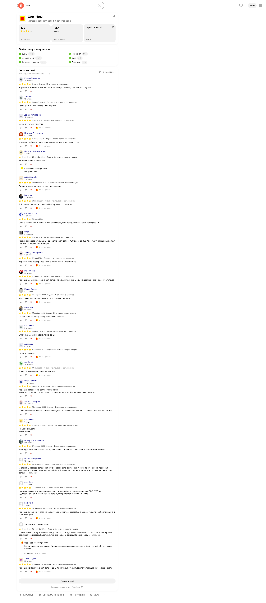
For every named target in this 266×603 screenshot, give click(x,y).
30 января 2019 (38, 508)
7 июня (35, 84)
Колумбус (28, 594)
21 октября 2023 (38, 331)
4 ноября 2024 (38, 139)
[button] (107, 72)
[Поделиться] (114, 16)
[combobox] (60, 5)
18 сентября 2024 (39, 183)
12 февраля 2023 (39, 407)
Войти (252, 6)
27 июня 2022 (37, 464)
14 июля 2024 (37, 219)
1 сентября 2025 (38, 102)
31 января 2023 (38, 446)
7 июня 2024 (37, 237)
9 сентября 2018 (38, 488)
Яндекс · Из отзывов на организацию (54, 84)
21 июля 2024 (37, 201)
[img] (25, 84)
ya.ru (96, 594)
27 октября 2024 (39, 157)
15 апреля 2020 (38, 564)
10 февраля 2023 (39, 425)
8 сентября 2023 (39, 350)
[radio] (21, 91)
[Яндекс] (21, 5)
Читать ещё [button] (40, 553)
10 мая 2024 (37, 276)
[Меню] (260, 5)
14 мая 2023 (37, 368)
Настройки (79, 594)
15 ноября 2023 (38, 313)
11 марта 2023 (38, 386)
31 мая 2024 (37, 258)
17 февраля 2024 (39, 295)
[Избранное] (241, 5)
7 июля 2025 (37, 120)
